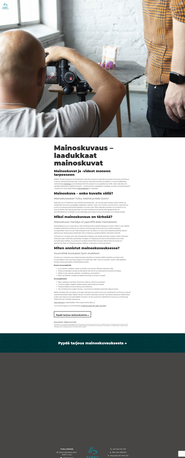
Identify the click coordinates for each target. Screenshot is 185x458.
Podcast (84, 327)
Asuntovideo (78, 325)
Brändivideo (71, 325)
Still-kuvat (97, 324)
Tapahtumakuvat (106, 324)
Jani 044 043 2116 (119, 449)
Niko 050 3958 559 (119, 452)
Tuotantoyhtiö (77, 327)
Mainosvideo (63, 325)
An (111, 325)
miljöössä (67, 184)
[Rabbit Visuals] (5, 6)
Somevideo (99, 325)
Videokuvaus (86, 325)
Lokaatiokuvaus (67, 327)
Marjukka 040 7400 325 (119, 456)
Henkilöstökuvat (73, 324)
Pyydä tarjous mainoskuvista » (72, 315)
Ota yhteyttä (59, 302)
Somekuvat (82, 324)
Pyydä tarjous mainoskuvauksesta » (92, 343)
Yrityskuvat (57, 324)
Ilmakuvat (123, 324)
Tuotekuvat (64, 324)
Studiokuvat (115, 324)
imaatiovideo (115, 325)
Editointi (93, 325)
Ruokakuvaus (58, 327)
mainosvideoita (82, 188)
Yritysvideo (106, 325)
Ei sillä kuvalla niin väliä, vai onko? (93, 306)
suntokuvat (90, 324)
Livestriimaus (123, 325)
